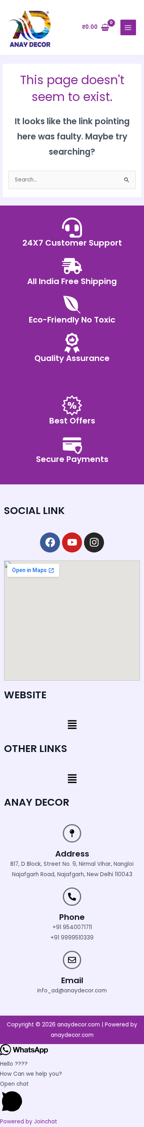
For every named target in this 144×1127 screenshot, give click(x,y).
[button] (72, 725)
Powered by (28, 1121)
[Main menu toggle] (128, 27)
